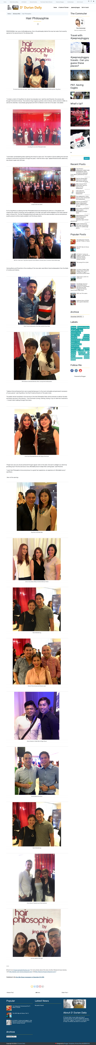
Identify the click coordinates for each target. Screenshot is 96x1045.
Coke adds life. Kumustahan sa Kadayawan (80, 192)
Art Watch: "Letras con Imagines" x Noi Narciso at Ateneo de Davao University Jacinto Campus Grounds (83, 257)
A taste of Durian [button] (63, 7)
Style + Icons (75, 335)
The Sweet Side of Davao (46, 2)
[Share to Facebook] (37, 986)
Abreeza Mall (16, 13)
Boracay (87, 350)
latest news (86, 358)
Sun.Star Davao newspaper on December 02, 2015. (30, 977)
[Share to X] (34, 986)
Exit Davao (86, 348)
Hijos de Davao (75, 346)
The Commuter (80, 28)
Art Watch (24, 2)
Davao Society (33, 2)
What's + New (77, 330)
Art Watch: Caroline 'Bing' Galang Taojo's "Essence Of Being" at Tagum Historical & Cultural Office (83, 271)
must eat (74, 337)
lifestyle (86, 335)
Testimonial (86, 356)
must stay (73, 350)
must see (73, 352)
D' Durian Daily (21, 1043)
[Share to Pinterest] (40, 986)
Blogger (83, 376)
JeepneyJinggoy (60, 2)
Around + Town (76, 333)
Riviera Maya (78, 1043)
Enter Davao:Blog (14, 2)
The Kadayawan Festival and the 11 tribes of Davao (83, 240)
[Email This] (32, 986)
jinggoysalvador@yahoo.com (22, 970)
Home (5, 2)
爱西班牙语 (87, 1043)
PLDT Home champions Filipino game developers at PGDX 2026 (82, 211)
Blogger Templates (69, 1043)
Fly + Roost (80, 350)
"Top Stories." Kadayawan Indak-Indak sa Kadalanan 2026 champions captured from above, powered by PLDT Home (79, 172)
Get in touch (80, 2)
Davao (73, 327)
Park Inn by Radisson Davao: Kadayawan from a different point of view (82, 204)
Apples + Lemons (75, 348)
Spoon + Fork (75, 342)
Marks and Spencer (76, 344)
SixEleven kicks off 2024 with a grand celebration (82, 301)
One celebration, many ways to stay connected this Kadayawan (83, 198)
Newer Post (10, 992)
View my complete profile (80, 30)
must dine (73, 354)
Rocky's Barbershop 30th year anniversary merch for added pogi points (82, 226)
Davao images (81, 352)
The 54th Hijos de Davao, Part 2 (20, 1013)
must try (73, 356)
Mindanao (86, 337)
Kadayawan (85, 340)
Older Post (65, 992)
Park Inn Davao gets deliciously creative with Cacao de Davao (82, 180)
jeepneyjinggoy (75, 7)
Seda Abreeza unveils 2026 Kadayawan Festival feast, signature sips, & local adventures (79, 218)
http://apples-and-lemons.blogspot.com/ (20, 971)
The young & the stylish (82, 262)
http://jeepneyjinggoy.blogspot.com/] (45, 971)
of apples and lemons (84, 354)
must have (73, 359)
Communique (70, 2)
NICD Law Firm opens (81, 293)
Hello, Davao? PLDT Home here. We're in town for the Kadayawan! (81, 186)
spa (88, 352)
